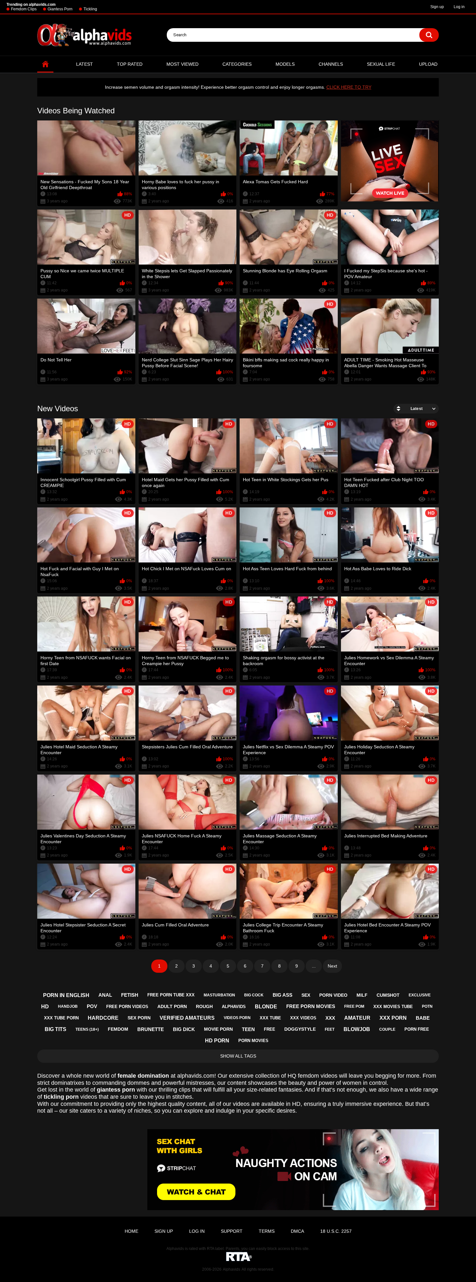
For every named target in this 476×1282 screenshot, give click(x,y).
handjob (68, 1006)
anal (105, 995)
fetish (129, 995)
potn (427, 1006)
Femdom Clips (24, 9)
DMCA (297, 1231)
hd (45, 1006)
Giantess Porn (60, 9)
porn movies (253, 1040)
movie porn (218, 1029)
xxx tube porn (61, 1017)
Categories (237, 64)
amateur (357, 1018)
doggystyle (300, 1029)
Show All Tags (238, 1056)
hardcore (103, 1018)
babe (423, 1018)
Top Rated (129, 64)
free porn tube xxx (171, 995)
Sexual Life (381, 64)
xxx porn (393, 1018)
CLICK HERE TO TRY (348, 87)
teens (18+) (87, 1029)
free (269, 1029)
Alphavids (231, 1269)
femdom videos (317, 1075)
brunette (150, 1029)
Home (45, 64)
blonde (266, 1006)
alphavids (234, 1006)
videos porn (237, 1017)
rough (204, 1006)
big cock (254, 995)
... (314, 966)
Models (285, 64)
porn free (416, 1029)
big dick (184, 1029)
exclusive (420, 995)
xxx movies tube (393, 1006)
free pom (354, 1006)
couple (387, 1029)
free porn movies (310, 1006)
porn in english (66, 995)
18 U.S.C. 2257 (336, 1231)
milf (362, 995)
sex (305, 995)
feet (329, 1029)
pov (92, 1006)
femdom (118, 1029)
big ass (282, 995)
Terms (267, 1231)
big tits (55, 1029)
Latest (84, 64)
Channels (331, 64)
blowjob (357, 1029)
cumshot (388, 995)
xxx (330, 1018)
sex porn (139, 1017)
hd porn (217, 1040)
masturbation (219, 995)
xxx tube (270, 1017)
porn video (333, 995)
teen (248, 1029)
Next (332, 966)
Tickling (90, 9)
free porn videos (127, 1006)
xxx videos (303, 1017)
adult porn (172, 1006)
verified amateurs (187, 1018)
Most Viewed (182, 64)
